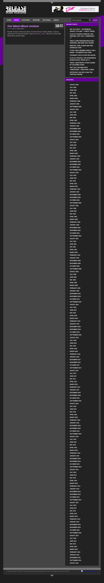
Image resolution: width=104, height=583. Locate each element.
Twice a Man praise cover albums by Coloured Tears (82, 64)
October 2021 (75, 233)
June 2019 (73, 310)
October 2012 (75, 530)
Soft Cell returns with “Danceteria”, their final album (82, 68)
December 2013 (75, 491)
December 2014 (75, 458)
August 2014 (74, 469)
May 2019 (73, 313)
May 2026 (73, 93)
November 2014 (75, 461)
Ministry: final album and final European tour (81, 46)
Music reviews (41, 34)
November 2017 (75, 362)
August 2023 (74, 172)
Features (26, 20)
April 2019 (73, 315)
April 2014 (73, 480)
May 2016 (73, 412)
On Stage (47, 20)
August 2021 (74, 238)
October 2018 (75, 332)
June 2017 (73, 376)
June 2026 (73, 90)
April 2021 (73, 249)
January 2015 (74, 456)
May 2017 (73, 379)
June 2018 (73, 343)
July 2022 (73, 208)
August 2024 (74, 139)
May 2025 (73, 117)
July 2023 (73, 175)
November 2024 (75, 131)
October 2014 (75, 464)
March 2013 (74, 516)
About (56, 20)
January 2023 (74, 192)
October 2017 (75, 365)
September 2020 (75, 269)
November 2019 (75, 296)
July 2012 (73, 538)
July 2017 (73, 373)
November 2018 (75, 329)
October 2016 (75, 398)
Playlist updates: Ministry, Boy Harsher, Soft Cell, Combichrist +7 (82, 36)
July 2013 (73, 505)
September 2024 (75, 137)
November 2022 (75, 197)
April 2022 (73, 216)
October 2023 (75, 167)
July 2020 (73, 274)
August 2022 (74, 205)
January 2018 (74, 357)
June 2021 (73, 244)
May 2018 (73, 346)
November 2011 (75, 557)
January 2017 (74, 390)
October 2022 (75, 200)
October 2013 (75, 497)
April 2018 (73, 348)
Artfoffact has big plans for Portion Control (81, 73)
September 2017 (75, 368)
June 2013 (73, 508)
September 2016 (75, 401)
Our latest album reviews (23, 26)
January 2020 (74, 291)
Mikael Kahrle (20, 28)
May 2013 (73, 511)
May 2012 (73, 544)
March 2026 (74, 98)
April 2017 (73, 381)
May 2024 (73, 148)
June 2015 (73, 442)
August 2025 (74, 109)
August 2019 (74, 304)
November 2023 (75, 164)
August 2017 (74, 370)
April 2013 (73, 513)
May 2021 (73, 247)
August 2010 (74, 563)
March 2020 (74, 285)
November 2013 (75, 494)
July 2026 (73, 87)
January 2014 (74, 489)
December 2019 (75, 293)
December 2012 (75, 524)
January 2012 (74, 555)
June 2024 (73, 145)
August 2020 (74, 271)
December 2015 (75, 425)
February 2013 (75, 519)
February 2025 (75, 123)
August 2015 (74, 436)
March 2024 (74, 153)
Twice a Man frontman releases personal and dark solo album (82, 42)
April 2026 (73, 95)
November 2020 (75, 263)
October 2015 (75, 431)
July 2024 (73, 142)
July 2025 (73, 112)
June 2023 (73, 178)
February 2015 (75, 453)
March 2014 (74, 483)
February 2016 (75, 420)
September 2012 (75, 533)
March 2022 (74, 219)
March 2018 (74, 351)
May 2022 (73, 214)
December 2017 (75, 359)
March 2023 (74, 186)
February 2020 (75, 288)
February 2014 (75, 486)
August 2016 (74, 403)
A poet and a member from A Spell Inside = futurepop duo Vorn (83, 51)
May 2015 (73, 445)
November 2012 (75, 527)
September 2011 (75, 560)
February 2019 (75, 321)
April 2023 (73, 183)
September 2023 (75, 170)
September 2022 (75, 203)
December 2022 (75, 194)
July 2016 (73, 406)
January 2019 (74, 324)
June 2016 (73, 409)
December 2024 (75, 128)
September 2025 (75, 106)
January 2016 (74, 423)
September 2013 (75, 500)
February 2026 (75, 101)
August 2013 (74, 502)
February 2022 (75, 222)
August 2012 (74, 535)
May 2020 (73, 280)
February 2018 (75, 354)
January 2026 (74, 104)
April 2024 (73, 150)
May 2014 (73, 478)
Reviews (36, 20)
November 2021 (75, 230)
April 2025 (73, 120)
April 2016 (73, 414)
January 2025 (74, 126)
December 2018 (75, 326)
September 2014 (75, 467)
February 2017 (75, 387)
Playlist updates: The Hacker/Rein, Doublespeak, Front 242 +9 (83, 59)
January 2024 (74, 159)
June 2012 (73, 541)
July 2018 (73, 340)
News (16, 20)
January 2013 (74, 522)
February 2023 (75, 189)
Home (9, 20)
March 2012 (74, 549)
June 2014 (73, 475)
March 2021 (74, 252)
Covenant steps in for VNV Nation (82, 55)
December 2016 (75, 392)
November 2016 (75, 395)
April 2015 (73, 447)
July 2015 (73, 439)
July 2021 (73, 241)
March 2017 (74, 384)
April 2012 (73, 546)
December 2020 (75, 260)
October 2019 (75, 299)
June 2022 (73, 211)
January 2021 (74, 258)
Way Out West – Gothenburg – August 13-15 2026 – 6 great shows (82, 30)
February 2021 (75, 255)
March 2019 (74, 318)
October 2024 (75, 134)
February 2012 (75, 552)
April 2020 (73, 282)
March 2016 (74, 417)
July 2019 (73, 307)
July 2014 (73, 472)
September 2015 (75, 434)
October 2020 (75, 266)
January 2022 (74, 225)
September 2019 (75, 302)
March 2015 (74, 450)
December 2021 (75, 227)
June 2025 (73, 115)
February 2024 (75, 156)
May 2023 (73, 181)
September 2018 (75, 335)
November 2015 (75, 428)
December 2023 (75, 161)
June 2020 (73, 277)
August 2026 (74, 84)
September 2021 (75, 236)
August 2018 (74, 337)
